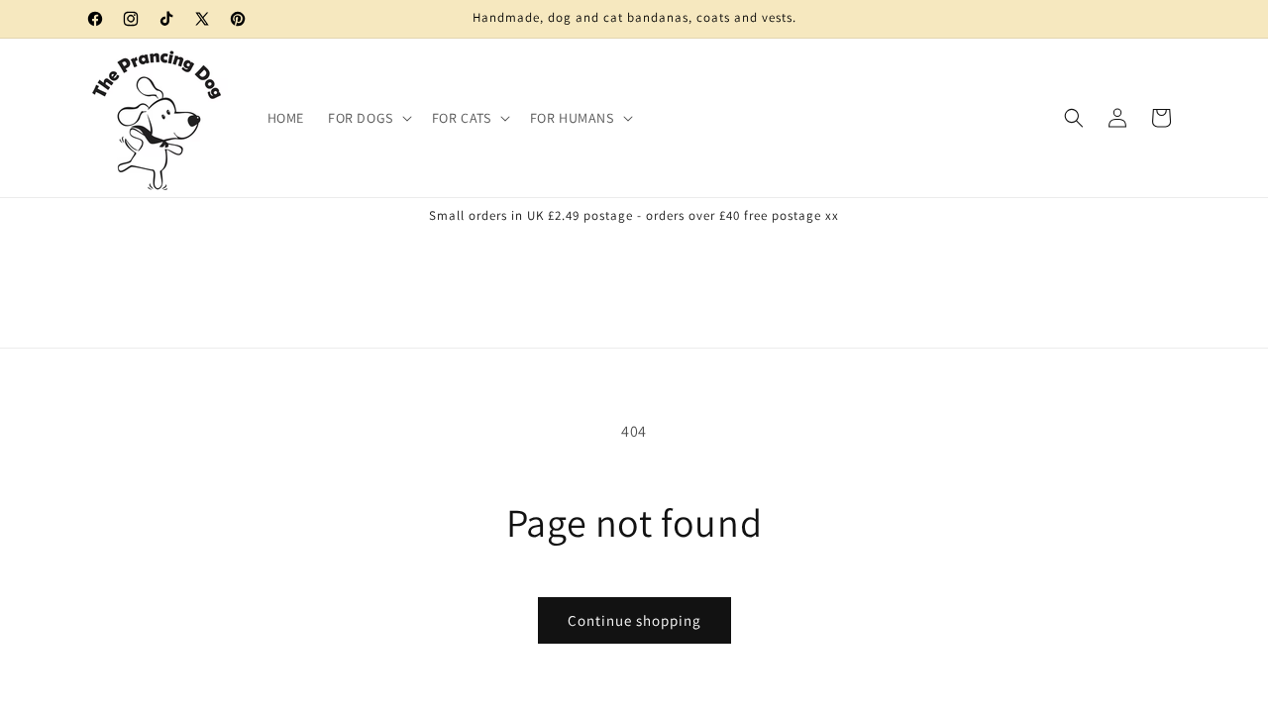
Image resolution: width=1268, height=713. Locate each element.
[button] (368, 118)
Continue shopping (634, 620)
